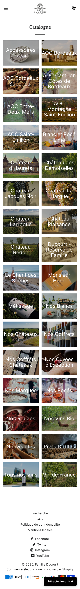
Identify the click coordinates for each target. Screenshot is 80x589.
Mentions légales (40, 530)
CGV (40, 519)
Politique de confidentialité (40, 524)
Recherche (40, 513)
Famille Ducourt (46, 564)
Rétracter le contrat (60, 581)
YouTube (42, 556)
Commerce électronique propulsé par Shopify (40, 569)
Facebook (42, 539)
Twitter (42, 544)
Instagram (42, 550)
